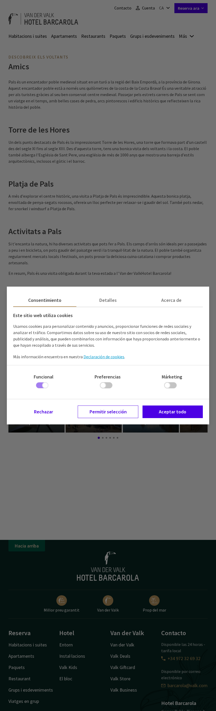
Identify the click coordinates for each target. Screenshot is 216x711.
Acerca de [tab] (171, 300)
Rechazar (43, 412)
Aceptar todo (172, 412)
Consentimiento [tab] (44, 300)
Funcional (43, 377)
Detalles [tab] (108, 300)
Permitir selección (108, 412)
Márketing (172, 377)
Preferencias (108, 377)
